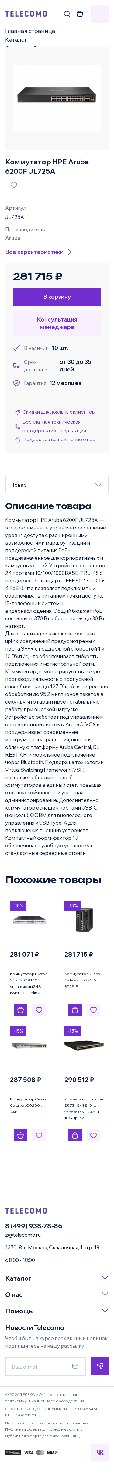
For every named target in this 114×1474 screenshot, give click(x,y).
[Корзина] (80, 14)
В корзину (57, 296)
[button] (57, 1278)
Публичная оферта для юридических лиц (43, 1429)
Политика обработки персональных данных (46, 1422)
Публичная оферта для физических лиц (42, 1435)
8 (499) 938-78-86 (33, 1226)
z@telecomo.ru (23, 1235)
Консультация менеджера (57, 323)
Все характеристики (34, 252)
